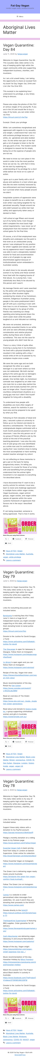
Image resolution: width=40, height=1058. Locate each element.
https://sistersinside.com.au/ (15, 717)
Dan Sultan (16, 686)
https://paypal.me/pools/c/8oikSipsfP (18, 833)
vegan (5, 557)
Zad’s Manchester (10, 936)
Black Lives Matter (10, 1037)
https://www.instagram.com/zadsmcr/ (18, 941)
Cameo (6, 895)
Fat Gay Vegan (20, 5)
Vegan (19, 551)
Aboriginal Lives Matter (15, 554)
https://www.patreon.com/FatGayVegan (19, 843)
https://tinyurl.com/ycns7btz (14, 631)
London (24, 763)
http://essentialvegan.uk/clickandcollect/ (19, 856)
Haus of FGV (11, 551)
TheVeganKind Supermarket (14, 921)
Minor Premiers (27, 959)
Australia (29, 554)
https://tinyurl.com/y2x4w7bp (15, 117)
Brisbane (22, 1037)
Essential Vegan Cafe (12, 848)
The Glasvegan (9, 649)
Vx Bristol (7, 662)
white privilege (15, 557)
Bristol (12, 760)
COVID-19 (30, 760)
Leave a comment (13, 560)
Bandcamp (7, 616)
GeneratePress (20, 1055)
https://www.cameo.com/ (13, 905)
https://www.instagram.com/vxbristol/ (18, 667)
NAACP (24, 910)
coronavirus (20, 760)
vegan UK (19, 766)
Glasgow (16, 763)
